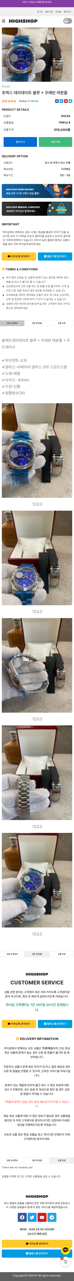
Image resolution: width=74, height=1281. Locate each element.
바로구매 (55, 142)
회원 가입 (49, 11)
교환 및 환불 (37, 323)
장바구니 (67, 11)
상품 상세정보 (12, 323)
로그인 (40, 11)
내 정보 (58, 11)
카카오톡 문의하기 (20, 256)
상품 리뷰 (62, 323)
